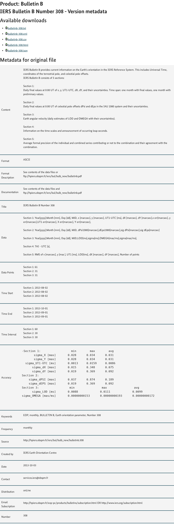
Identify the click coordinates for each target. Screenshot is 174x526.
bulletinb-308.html (18, 45)
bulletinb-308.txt (17, 28)
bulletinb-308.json (18, 50)
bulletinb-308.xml (17, 33)
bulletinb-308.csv (17, 39)
